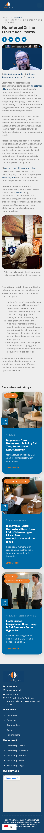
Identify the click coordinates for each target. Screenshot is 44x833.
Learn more (11, 468)
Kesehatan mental (16, 481)
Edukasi (18, 18)
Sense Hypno (10, 168)
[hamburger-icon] (39, 5)
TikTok (19, 192)
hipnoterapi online (27, 168)
